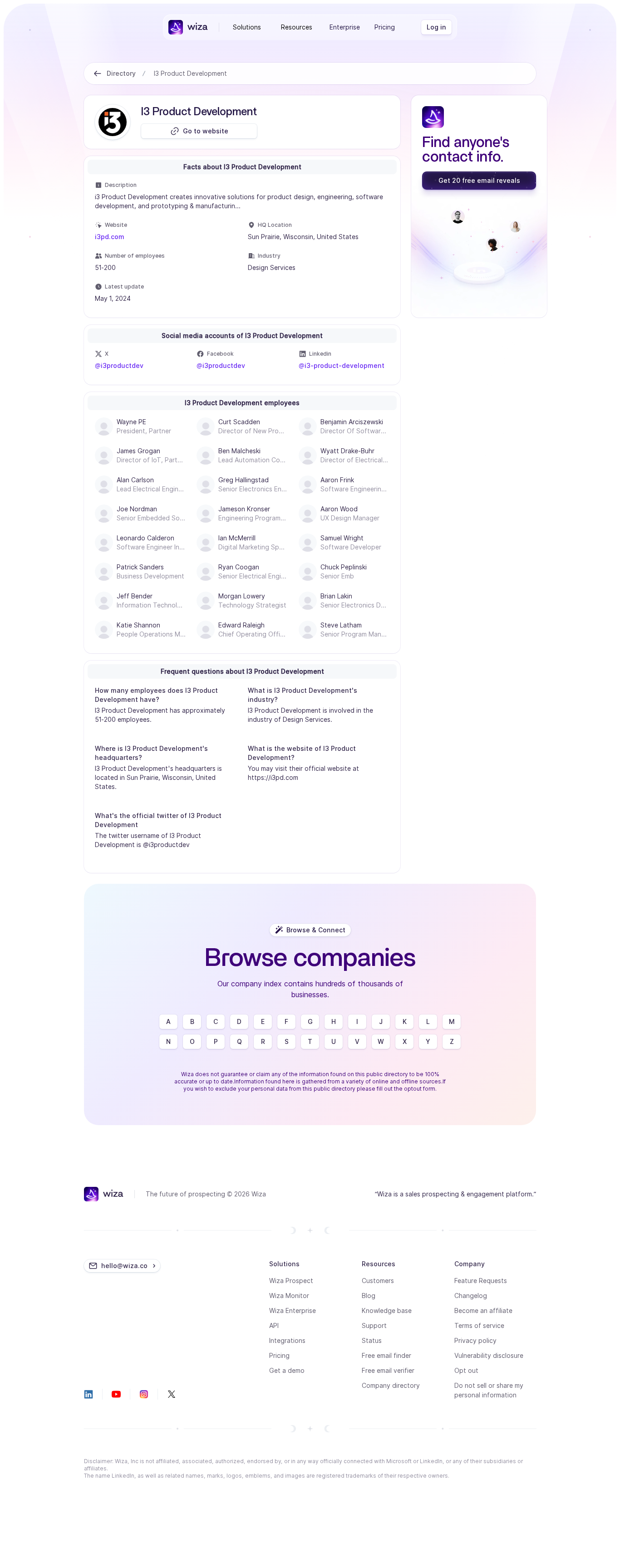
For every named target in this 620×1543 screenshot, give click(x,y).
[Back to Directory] (97, 73)
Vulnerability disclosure (488, 1355)
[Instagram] (143, 1394)
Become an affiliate (483, 1310)
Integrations (287, 1340)
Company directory (391, 1385)
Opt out (466, 1370)
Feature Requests (480, 1280)
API (274, 1325)
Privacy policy (475, 1340)
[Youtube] (116, 1394)
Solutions (247, 27)
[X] (171, 1394)
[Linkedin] (88, 1394)
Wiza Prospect (291, 1280)
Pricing (384, 27)
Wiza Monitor (289, 1295)
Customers (378, 1280)
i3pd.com (109, 236)
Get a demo (287, 1370)
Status (372, 1340)
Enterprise (345, 27)
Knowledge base (387, 1310)
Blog (368, 1295)
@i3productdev (119, 365)
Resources (296, 27)
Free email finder (386, 1355)
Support (374, 1325)
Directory (121, 73)
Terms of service (479, 1325)
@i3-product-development (341, 365)
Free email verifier (388, 1370)
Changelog (470, 1295)
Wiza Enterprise (292, 1310)
